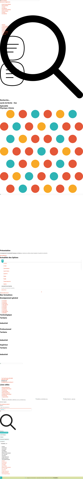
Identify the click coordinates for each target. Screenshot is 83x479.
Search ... (2, 405)
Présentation (4, 447)
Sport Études (4, 451)
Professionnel (5, 27)
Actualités (4, 450)
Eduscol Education (6, 387)
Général (3, 24)
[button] (0, 239)
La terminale (4, 303)
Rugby (5, 278)
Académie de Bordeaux (6, 388)
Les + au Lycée (4, 454)
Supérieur (4, 28)
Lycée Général (6, 268)
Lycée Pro (6, 273)
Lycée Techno (6, 271)
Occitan (5, 263)
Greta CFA (4, 455)
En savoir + (56, 477)
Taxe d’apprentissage (6, 459)
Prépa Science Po (7, 281)
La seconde (4, 300)
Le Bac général (5, 304)
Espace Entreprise (5, 458)
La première (4, 302)
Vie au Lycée (4, 449)
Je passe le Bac (5, 391)
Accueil (3, 446)
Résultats (2, 409)
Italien (5, 276)
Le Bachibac (4, 306)
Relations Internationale (6, 453)
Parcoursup (4, 390)
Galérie (5, 284)
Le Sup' (5, 265)
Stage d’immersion (5, 456)
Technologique (5, 26)
